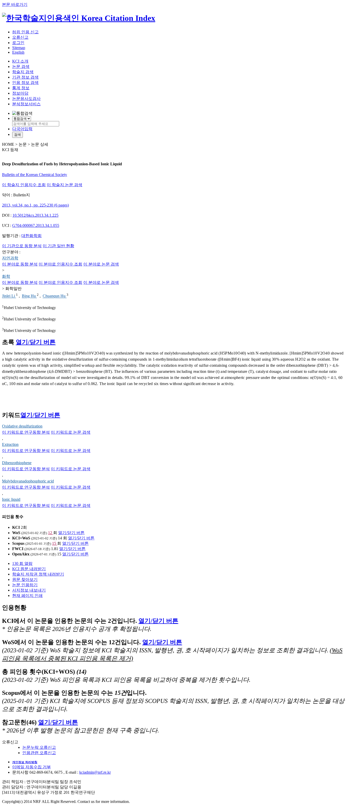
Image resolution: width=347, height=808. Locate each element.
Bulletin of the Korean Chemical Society (34, 174)
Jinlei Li (9, 296)
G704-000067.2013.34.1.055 (35, 225)
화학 (6, 276)
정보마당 (20, 93)
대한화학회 (31, 235)
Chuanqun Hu (55, 296)
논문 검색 (20, 66)
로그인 (18, 42)
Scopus (18, 543)
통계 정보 (20, 88)
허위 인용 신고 (25, 32)
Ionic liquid (11, 499)
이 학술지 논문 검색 (64, 185)
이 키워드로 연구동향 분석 (26, 432)
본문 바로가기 (14, 4)
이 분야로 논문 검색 (101, 264)
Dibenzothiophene (16, 463)
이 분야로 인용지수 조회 (60, 264)
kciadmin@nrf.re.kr (95, 772)
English (18, 52)
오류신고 (20, 37)
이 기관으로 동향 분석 (22, 246)
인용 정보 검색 (25, 82)
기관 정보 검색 (25, 77)
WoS (16, 533)
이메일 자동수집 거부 (31, 767)
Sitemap (18, 48)
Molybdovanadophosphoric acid (28, 481)
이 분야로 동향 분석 (20, 264)
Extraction (10, 444)
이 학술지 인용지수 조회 (24, 185)
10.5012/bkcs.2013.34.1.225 (35, 215)
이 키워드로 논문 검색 (70, 432)
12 (50, 533)
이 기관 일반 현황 (58, 246)
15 (54, 543)
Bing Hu (29, 296)
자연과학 (10, 258)
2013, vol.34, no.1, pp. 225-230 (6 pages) (35, 205)
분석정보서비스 (26, 104)
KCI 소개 (20, 61)
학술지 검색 (23, 72)
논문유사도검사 (26, 98)
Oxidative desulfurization (22, 426)
